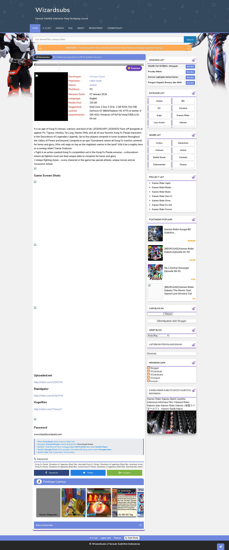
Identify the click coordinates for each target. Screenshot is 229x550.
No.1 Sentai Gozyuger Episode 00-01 (176, 269)
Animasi (159, 150)
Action (93, 85)
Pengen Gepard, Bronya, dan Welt (165, 82)
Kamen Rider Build (161, 191)
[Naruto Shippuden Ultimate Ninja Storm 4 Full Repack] (48, 502)
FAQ (70, 28)
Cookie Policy (114, 28)
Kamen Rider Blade (161, 187)
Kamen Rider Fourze (162, 209)
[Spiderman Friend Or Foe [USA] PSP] (99, 502)
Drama (183, 164)
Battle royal (159, 157)
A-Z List (47, 28)
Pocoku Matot (155, 71)
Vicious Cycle (97, 76)
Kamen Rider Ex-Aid (162, 204)
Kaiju (159, 115)
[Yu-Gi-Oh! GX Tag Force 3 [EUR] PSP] (124, 502)
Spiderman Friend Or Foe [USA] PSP (99, 516)
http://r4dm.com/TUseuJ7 (48, 409)
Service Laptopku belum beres (163, 77)
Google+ (126, 473)
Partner (117, 538)
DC (159, 108)
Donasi (60, 28)
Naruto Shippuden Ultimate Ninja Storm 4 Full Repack (48, 517)
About (80, 28)
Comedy (183, 157)
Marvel (183, 122)
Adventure (183, 143)
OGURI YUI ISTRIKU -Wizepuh (163, 66)
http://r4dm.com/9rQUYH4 (48, 395)
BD (183, 101)
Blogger (182, 321)
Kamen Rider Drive (161, 200)
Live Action (159, 122)
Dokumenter (159, 164)
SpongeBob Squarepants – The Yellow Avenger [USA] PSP (73, 517)
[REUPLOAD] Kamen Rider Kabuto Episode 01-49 (179, 250)
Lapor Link (106, 538)
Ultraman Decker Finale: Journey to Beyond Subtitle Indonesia (80, 57)
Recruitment (96, 28)
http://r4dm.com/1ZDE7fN (48, 382)
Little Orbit (95, 80)
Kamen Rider (183, 115)
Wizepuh (155, 378)
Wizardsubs (156, 374)
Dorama (183, 108)
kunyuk (154, 381)
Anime (159, 101)
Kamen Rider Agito (161, 183)
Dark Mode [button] (132, 538)
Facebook (53, 473)
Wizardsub (156, 371)
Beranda (151, 353)
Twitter (90, 473)
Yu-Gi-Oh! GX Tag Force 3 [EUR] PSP (124, 516)
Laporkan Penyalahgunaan (165, 344)
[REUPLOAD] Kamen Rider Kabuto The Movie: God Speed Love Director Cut (179, 290)
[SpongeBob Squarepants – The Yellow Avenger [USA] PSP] (74, 502)
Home (35, 28)
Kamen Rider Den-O (162, 196)
